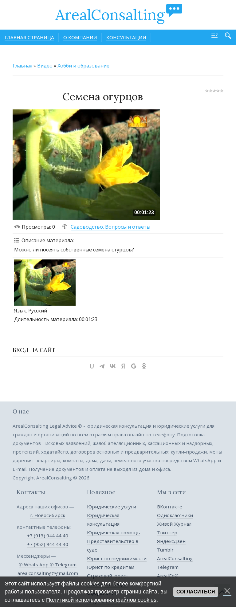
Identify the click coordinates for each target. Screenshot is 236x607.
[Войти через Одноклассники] (144, 366)
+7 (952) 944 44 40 (47, 544)
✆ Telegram (63, 564)
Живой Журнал (174, 524)
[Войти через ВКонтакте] (112, 366)
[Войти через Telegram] (102, 366)
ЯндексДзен (171, 541)
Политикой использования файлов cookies (101, 600)
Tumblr (165, 550)
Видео (45, 65)
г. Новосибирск (47, 515)
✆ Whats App (34, 564)
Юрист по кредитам (110, 567)
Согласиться (195, 591)
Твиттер (167, 532)
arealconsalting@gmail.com (48, 573)
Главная (22, 65)
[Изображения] (45, 282)
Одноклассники (175, 515)
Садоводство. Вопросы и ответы (110, 226)
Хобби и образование (83, 65)
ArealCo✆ (168, 575)
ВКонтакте (169, 506)
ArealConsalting (110, 14)
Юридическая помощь (113, 532)
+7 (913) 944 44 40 (47, 535)
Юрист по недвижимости (117, 558)
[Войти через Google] (133, 366)
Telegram (168, 567)
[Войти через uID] (91, 366)
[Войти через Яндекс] (123, 366)
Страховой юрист (107, 575)
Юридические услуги (111, 506)
